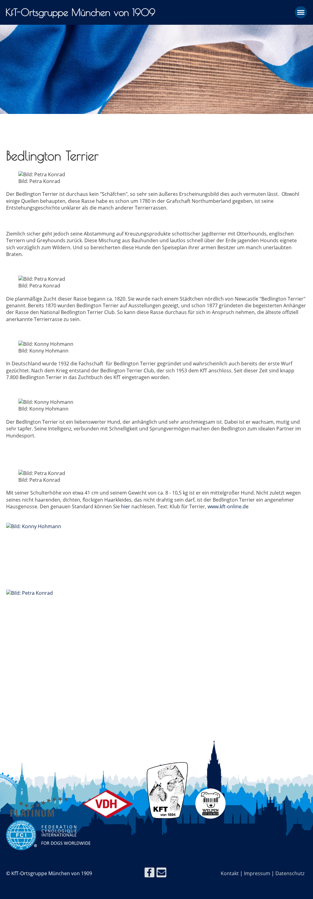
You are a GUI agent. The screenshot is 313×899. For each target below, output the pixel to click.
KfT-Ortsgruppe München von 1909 (80, 12)
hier (125, 506)
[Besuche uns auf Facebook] (149, 873)
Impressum (257, 873)
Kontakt (230, 873)
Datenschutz (289, 873)
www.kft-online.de (228, 506)
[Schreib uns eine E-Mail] (161, 873)
